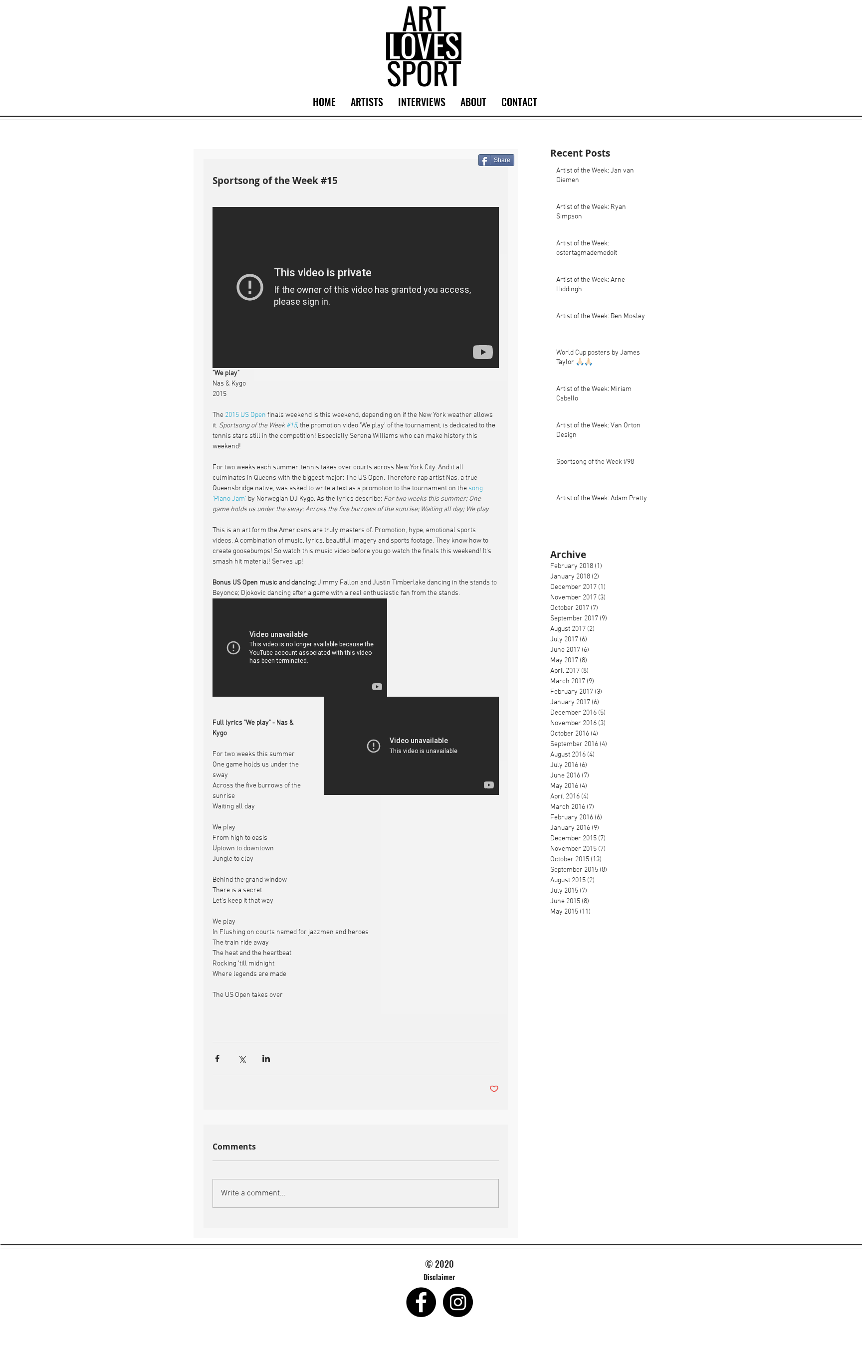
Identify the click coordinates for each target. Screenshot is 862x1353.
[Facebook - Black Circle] (421, 1302)
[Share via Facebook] (217, 1058)
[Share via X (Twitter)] (241, 1058)
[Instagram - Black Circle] (458, 1302)
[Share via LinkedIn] (266, 1058)
